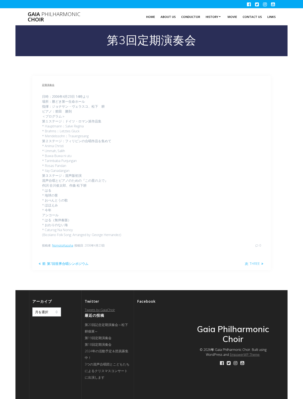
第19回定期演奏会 (98, 338)
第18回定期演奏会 (98, 344)
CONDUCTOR (190, 17)
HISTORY (212, 17)
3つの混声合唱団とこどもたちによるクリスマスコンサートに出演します (107, 371)
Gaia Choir (54, 17)
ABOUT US (168, 17)
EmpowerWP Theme (245, 354)
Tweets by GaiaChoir (100, 310)
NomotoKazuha (62, 245)
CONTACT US (252, 17)
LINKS (271, 17)
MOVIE (232, 17)
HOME (150, 17)
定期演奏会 (48, 85)
